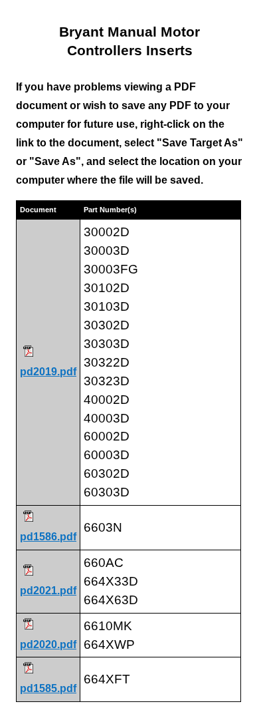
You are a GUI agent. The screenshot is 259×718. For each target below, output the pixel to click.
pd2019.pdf (48, 371)
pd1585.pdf (48, 688)
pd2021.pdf (48, 590)
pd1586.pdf (48, 536)
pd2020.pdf (48, 644)
